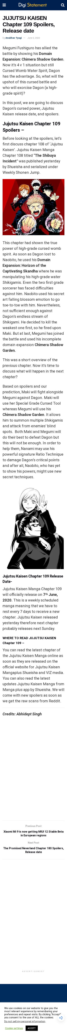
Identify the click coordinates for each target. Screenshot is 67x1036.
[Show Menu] (4, 5)
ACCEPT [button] (32, 1028)
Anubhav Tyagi (13, 38)
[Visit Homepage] (33, 5)
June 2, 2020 (33, 38)
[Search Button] (62, 5)
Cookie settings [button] (14, 1028)
